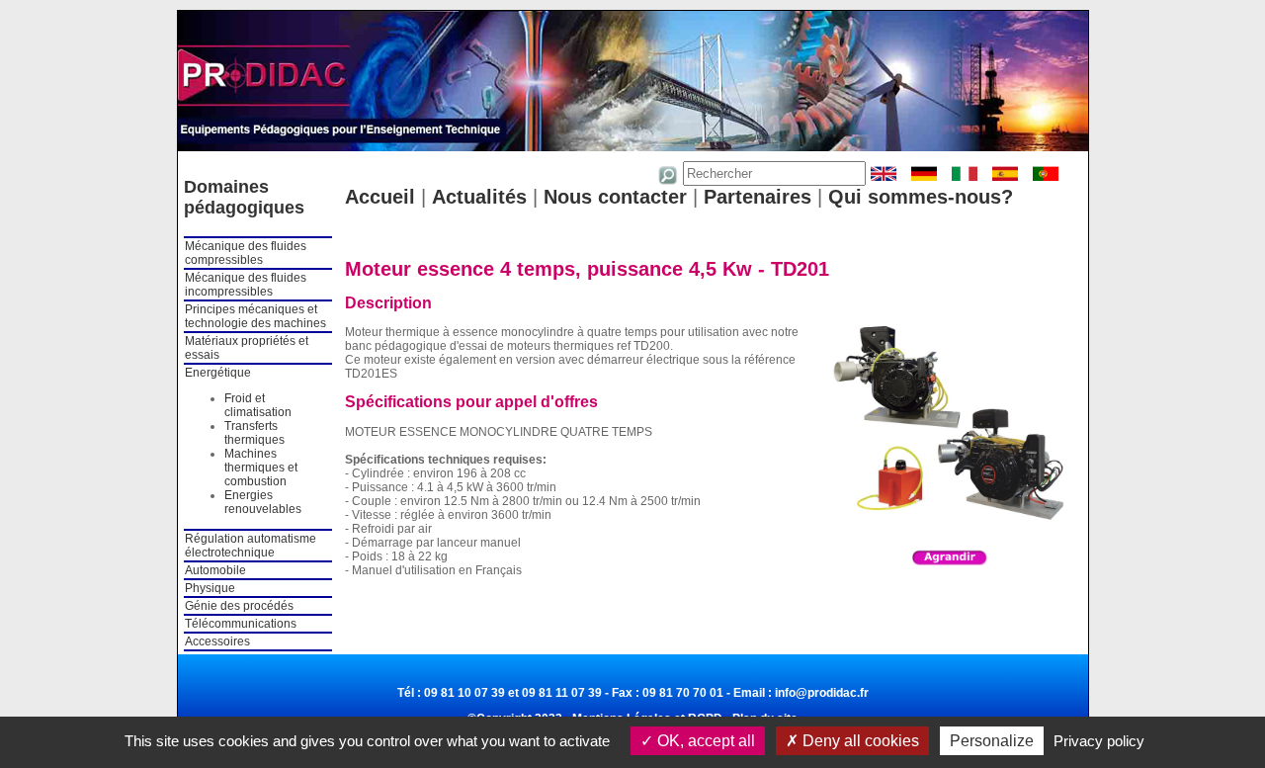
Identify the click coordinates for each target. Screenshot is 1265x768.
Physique (210, 588)
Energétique (218, 373)
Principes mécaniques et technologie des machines (255, 316)
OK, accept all (704, 740)
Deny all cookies (859, 740)
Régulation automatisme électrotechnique (250, 545)
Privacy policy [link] (1099, 740)
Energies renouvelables (262, 502)
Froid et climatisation (258, 405)
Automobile (215, 570)
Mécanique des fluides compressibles (245, 253)
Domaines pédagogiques (244, 197)
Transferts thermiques (254, 433)
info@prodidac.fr (822, 693)
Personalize (992, 740)
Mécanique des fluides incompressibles (245, 285)
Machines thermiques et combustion (260, 467)
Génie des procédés (239, 606)
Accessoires (217, 641)
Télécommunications (240, 624)
